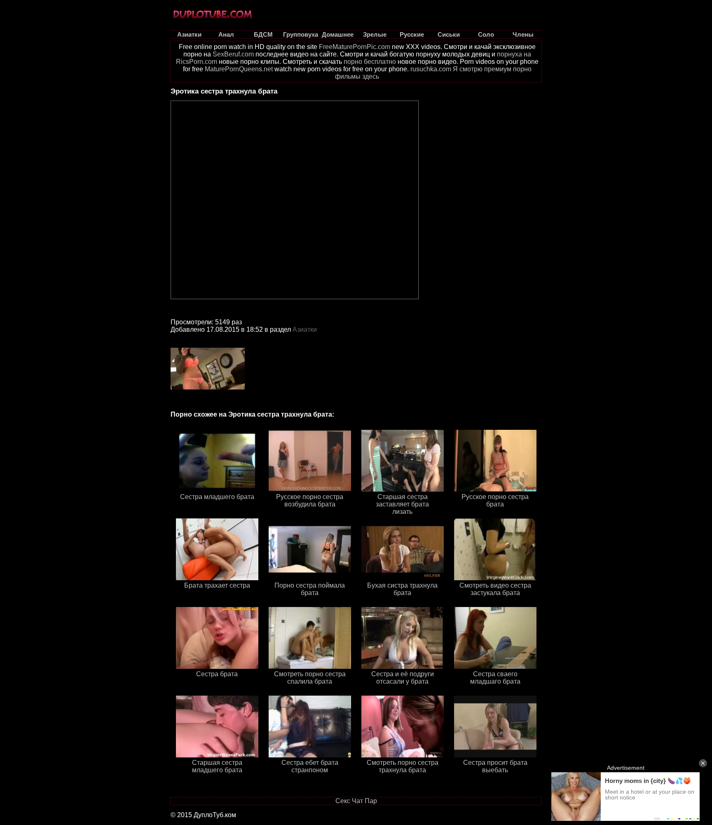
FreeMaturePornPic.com (354, 46)
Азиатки (305, 329)
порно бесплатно (370, 61)
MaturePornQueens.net (239, 69)
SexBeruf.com (233, 54)
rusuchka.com (430, 69)
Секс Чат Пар (356, 800)
